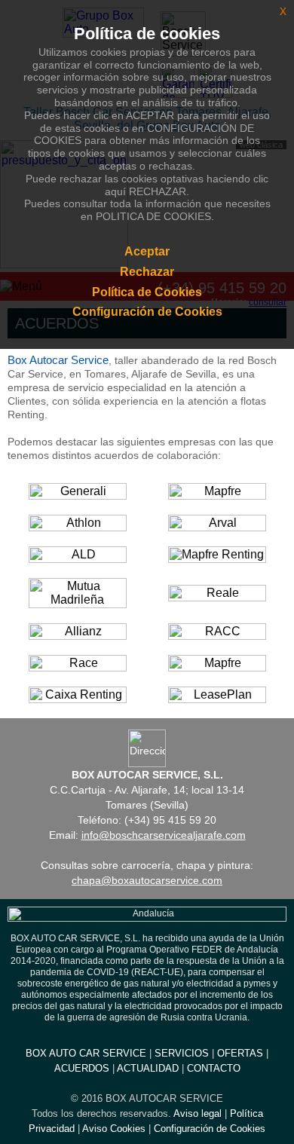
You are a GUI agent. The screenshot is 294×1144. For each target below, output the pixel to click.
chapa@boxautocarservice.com (147, 880)
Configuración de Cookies (209, 1128)
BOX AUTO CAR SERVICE (86, 1053)
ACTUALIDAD (148, 1068)
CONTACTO (213, 1068)
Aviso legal (197, 1113)
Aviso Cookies (113, 1128)
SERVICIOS (182, 1053)
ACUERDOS (81, 1068)
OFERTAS (240, 1053)
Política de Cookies (147, 292)
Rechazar (147, 271)
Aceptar (147, 251)
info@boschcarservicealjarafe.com (163, 835)
